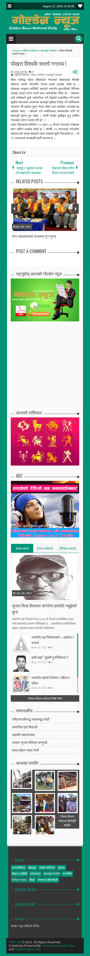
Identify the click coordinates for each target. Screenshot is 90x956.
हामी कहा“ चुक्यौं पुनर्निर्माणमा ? (50, 657)
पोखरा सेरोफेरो (38, 74)
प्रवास (61, 867)
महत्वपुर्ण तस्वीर (52, 873)
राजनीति (67, 873)
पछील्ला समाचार (22, 74)
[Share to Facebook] (16, 597)
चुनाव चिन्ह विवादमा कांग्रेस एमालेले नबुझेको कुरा (44, 608)
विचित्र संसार (19, 880)
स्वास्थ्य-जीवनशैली (48, 880)
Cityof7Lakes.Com (28, 949)
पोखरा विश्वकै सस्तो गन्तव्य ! (38, 63)
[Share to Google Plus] (29, 597)
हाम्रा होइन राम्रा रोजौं (25, 750)
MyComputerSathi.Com (59, 946)
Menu (10, 6)
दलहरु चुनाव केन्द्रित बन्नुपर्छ (29, 742)
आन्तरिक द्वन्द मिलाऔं (24, 726)
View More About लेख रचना (45, 698)
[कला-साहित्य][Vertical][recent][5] (45, 549)
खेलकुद (32, 867)
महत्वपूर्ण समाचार (54, 74)
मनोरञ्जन (35, 873)
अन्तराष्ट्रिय (18, 867)
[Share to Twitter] (23, 597)
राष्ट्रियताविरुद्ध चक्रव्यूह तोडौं (30, 719)
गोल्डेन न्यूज (15, 942)
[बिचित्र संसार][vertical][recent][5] (68, 549)
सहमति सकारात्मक (23, 734)
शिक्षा (32, 880)
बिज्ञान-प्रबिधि (19, 873)
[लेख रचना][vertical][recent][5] (22, 549)
